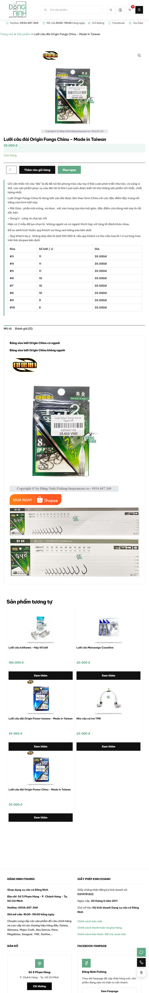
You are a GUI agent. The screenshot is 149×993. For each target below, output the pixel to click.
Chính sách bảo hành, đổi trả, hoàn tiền (101, 934)
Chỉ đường (39, 986)
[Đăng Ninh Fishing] (17, 10)
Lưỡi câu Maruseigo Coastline (95, 647)
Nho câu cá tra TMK (88, 718)
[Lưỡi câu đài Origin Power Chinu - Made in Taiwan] (41, 768)
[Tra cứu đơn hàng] (120, 10)
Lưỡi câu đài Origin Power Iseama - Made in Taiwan (41, 718)
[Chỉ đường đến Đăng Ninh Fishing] (141, 972)
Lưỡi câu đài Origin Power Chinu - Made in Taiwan (40, 789)
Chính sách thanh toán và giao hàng (99, 927)
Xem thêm (40, 675)
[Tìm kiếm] (111, 10)
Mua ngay (69, 170)
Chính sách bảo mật (89, 921)
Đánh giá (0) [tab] (24, 329)
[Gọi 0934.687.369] (141, 962)
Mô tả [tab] (8, 329)
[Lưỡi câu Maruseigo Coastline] (108, 626)
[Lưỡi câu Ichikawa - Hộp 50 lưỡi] (41, 626)
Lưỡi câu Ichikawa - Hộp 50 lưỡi (28, 647)
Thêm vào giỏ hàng (37, 170)
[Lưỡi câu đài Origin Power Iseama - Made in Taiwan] (41, 697)
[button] (139, 55)
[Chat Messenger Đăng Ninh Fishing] (141, 952)
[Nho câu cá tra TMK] (108, 697)
